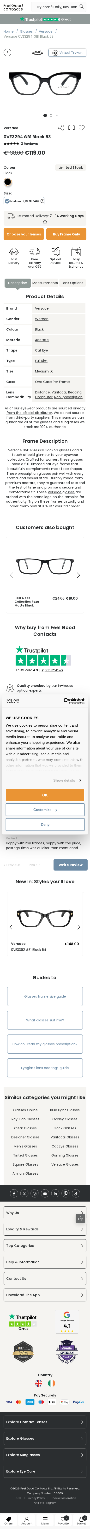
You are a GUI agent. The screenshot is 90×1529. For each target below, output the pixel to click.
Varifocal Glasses (65, 1137)
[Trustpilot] (23, 1329)
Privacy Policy (36, 1498)
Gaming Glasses (64, 1155)
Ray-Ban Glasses (25, 1119)
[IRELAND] (51, 1383)
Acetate (42, 339)
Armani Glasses (25, 1173)
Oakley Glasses (65, 1119)
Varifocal (59, 392)
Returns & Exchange (76, 263)
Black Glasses (65, 1128)
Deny (45, 824)
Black (39, 329)
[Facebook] (14, 1193)
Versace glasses (61, 492)
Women (41, 318)
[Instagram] (34, 1193)
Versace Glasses (65, 1164)
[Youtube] (45, 1193)
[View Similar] (71, 127)
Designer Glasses (25, 1137)
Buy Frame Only (66, 234)
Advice (55, 261)
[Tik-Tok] (76, 1193)
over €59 (34, 263)
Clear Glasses (25, 1128)
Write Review (71, 864)
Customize (42, 810)
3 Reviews (29, 143)
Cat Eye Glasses (65, 1146)
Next (33, 864)
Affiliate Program (45, 1503)
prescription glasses (34, 473)
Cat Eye (41, 350)
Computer (44, 397)
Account (26, 1523)
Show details (64, 780)
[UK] (38, 1383)
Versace (42, 308)
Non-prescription (68, 397)
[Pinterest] (65, 1193)
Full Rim (41, 360)
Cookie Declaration (63, 1498)
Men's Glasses (25, 1146)
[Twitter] (24, 1193)
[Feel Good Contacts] (13, 7)
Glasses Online (25, 1110)
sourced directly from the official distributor (45, 410)
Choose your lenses (24, 234)
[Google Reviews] (67, 1332)
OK (45, 795)
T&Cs (17, 1498)
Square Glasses (25, 1164)
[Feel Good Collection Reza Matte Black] (45, 541)
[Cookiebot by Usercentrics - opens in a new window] (64, 701)
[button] (45, 115)
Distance (42, 392)
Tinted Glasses (25, 1155)
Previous (13, 864)
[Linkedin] (55, 1193)
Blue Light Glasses (65, 1110)
